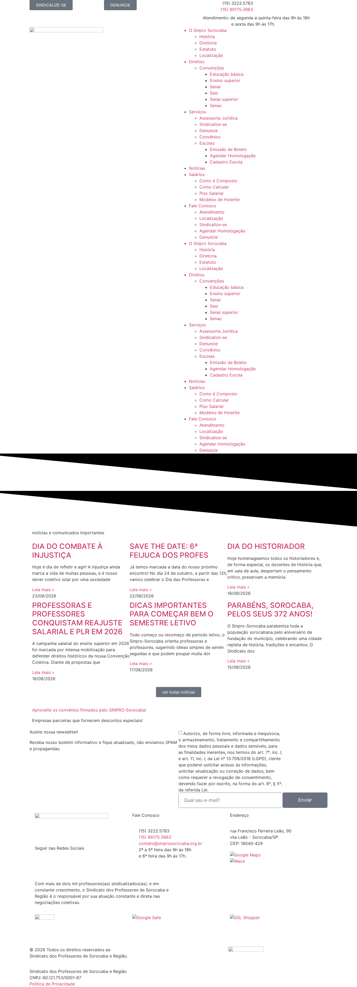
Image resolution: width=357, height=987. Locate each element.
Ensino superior (225, 80)
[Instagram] (273, 6)
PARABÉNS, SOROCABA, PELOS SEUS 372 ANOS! (270, 610)
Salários (197, 174)
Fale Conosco (202, 205)
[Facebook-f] (259, 6)
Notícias (197, 168)
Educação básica (227, 74)
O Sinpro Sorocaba (208, 30)
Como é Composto (218, 180)
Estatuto (207, 49)
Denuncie (208, 130)
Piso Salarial (211, 193)
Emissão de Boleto (228, 149)
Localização (211, 55)
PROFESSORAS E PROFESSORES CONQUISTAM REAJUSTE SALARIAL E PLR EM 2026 (77, 618)
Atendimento (211, 212)
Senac (216, 105)
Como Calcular (214, 187)
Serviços (197, 111)
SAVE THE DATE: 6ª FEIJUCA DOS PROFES (169, 551)
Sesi (214, 93)
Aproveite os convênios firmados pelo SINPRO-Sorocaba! (89, 710)
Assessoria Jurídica (218, 118)
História (207, 36)
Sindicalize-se (213, 124)
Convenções (211, 67)
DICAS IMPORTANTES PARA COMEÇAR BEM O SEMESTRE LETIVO (172, 614)
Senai (215, 86)
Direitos (196, 61)
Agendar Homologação (233, 155)
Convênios (209, 136)
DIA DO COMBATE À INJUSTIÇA (67, 551)
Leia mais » (43, 589)
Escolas (207, 143)
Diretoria (208, 42)
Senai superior (224, 99)
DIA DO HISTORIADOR (266, 546)
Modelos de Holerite (219, 199)
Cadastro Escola (226, 161)
